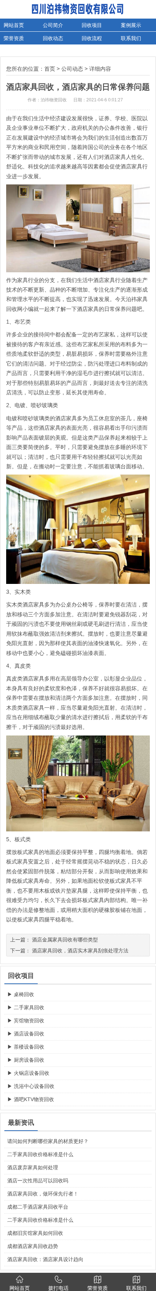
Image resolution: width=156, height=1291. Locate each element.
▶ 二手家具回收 (25, 1007)
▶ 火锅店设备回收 (28, 1073)
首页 (49, 69)
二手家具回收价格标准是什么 (40, 1154)
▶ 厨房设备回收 (25, 1060)
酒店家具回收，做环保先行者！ (42, 1194)
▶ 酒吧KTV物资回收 (30, 1099)
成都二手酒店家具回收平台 (37, 1207)
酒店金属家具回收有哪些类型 (65, 940)
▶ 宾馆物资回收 (25, 1020)
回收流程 (92, 38)
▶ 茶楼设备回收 (25, 1047)
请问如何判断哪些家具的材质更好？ (48, 1141)
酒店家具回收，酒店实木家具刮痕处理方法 (80, 950)
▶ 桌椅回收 (20, 994)
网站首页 (14, 25)
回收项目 (92, 25)
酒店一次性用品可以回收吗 (37, 1180)
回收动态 (53, 38)
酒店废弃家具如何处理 (32, 1167)
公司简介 (53, 25)
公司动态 (72, 69)
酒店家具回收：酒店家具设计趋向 (45, 1259)
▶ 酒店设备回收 (25, 1034)
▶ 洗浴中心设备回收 (30, 1086)
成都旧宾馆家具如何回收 (35, 1233)
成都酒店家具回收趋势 (32, 1246)
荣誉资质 (14, 38)
